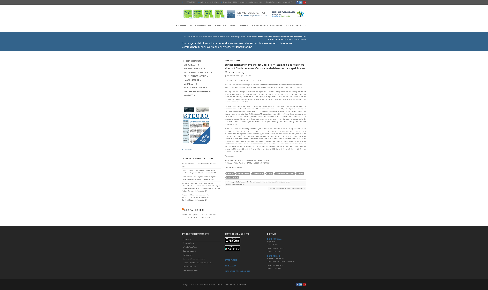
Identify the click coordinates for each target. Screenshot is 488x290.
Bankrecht (230, 174)
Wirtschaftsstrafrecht (190, 247)
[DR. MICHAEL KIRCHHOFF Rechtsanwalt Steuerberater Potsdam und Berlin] (244, 14)
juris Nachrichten (194, 210)
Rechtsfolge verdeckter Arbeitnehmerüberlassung (287, 188)
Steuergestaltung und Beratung (194, 259)
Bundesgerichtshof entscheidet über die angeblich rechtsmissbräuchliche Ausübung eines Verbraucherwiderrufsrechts (258, 183)
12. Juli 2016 (247, 76)
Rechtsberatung (184, 25)
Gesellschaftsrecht (189, 251)
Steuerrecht (187, 239)
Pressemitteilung (233, 76)
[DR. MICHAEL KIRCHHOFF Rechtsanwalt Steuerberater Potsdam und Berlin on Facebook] (297, 2)
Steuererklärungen (189, 267)
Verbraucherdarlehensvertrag (285, 174)
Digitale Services (293, 25)
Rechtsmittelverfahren (191, 271)
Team (232, 25)
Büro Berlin (273, 256)
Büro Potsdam (274, 239)
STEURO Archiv (187, 149)
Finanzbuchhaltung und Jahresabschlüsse (197, 263)
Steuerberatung (203, 25)
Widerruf (300, 174)
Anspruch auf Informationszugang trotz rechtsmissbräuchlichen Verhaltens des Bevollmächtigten (195, 197)
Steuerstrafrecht (188, 243)
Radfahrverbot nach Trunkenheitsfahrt (195, 164)
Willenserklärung (232, 177)
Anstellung (243, 25)
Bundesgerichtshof (233, 60)
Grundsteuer (220, 25)
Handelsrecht (187, 255)
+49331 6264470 (190, 2)
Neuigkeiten (276, 25)
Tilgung (269, 174)
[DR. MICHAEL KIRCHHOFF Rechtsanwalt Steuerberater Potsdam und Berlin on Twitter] (300, 2)
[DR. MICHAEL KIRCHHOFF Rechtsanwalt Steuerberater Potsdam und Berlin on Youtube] (304, 2)
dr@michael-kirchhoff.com (209, 2)
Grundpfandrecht (258, 174)
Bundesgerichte (260, 25)
